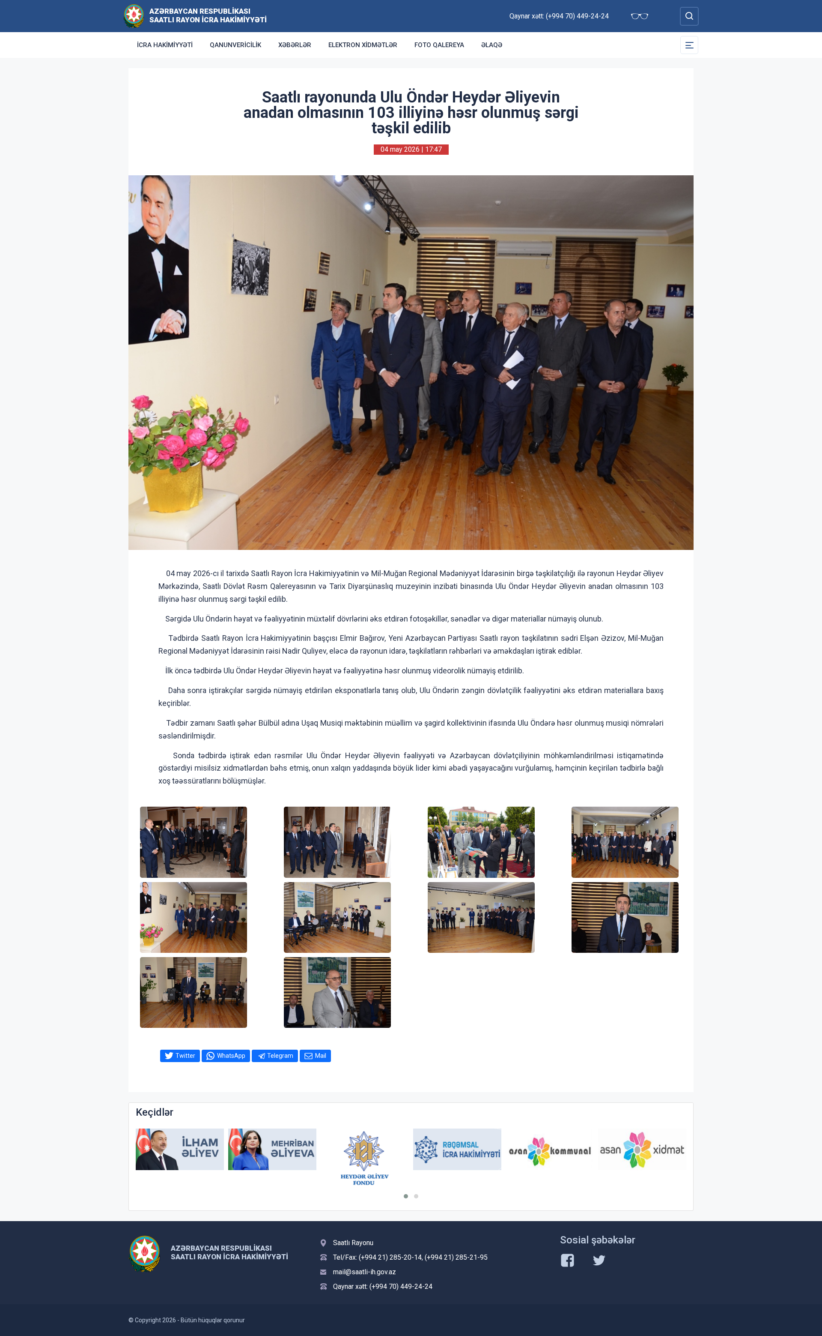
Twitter (185, 1055)
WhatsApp (231, 1055)
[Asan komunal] (457, 1149)
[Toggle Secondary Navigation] (689, 45)
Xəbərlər (294, 45)
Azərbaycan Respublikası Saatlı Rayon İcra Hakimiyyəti (208, 15)
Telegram (280, 1055)
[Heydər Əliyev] (642, 1149)
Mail (320, 1055)
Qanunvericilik (235, 45)
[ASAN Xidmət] (550, 1149)
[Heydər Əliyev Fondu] (272, 1158)
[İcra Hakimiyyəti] (133, 16)
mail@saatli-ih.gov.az (364, 1272)
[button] (406, 1196)
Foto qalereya (439, 45)
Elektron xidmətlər (362, 45)
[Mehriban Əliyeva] (180, 1149)
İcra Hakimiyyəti (165, 45)
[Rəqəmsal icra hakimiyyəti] (365, 1149)
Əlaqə (491, 45)
